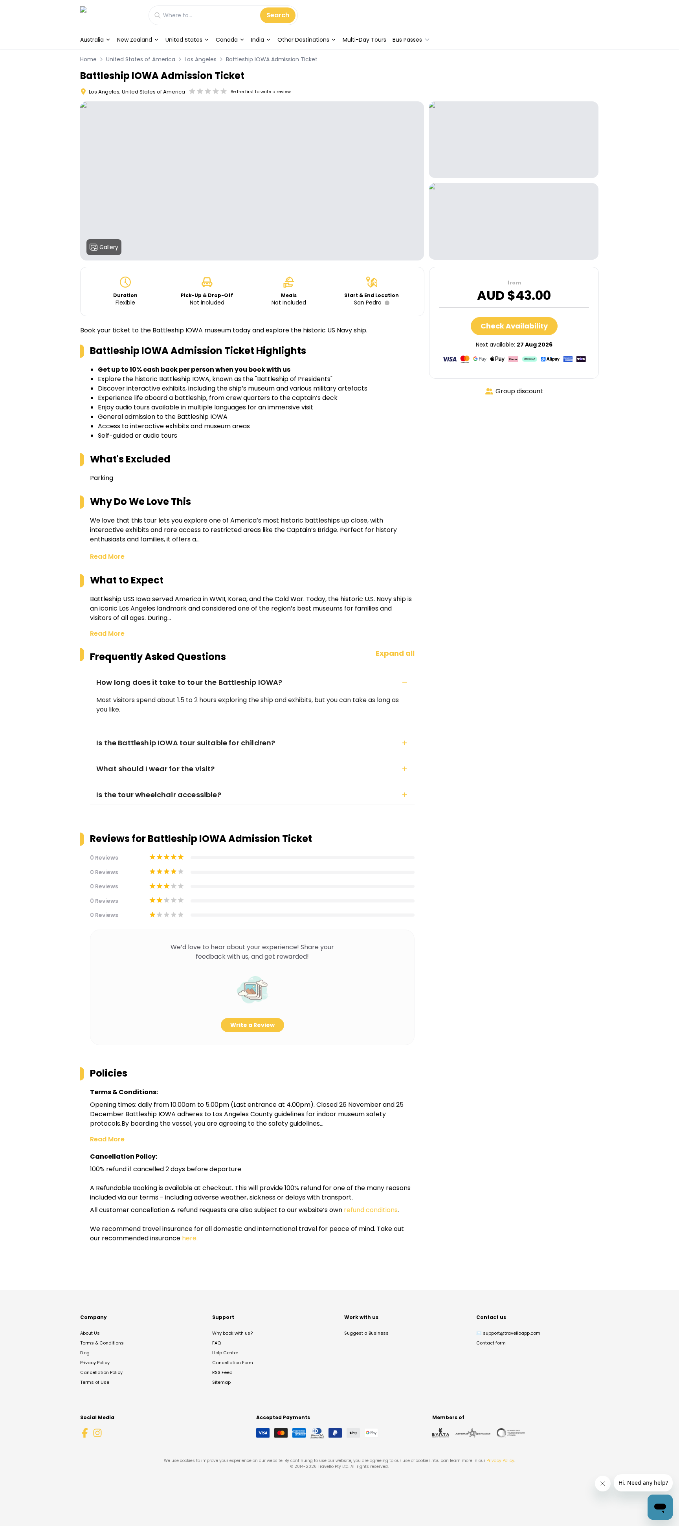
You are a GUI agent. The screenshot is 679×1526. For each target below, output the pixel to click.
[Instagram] (97, 1433)
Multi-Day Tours (364, 40)
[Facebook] (85, 1433)
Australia (92, 40)
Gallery (108, 247)
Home (88, 59)
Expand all (395, 653)
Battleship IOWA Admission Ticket (271, 59)
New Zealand (134, 40)
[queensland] (511, 1433)
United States (183, 40)
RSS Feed (222, 1372)
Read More (107, 556)
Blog (85, 1353)
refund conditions (371, 1209)
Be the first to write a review (261, 91)
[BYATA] (440, 1433)
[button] (385, 303)
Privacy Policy (95, 1362)
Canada (227, 40)
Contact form (491, 1343)
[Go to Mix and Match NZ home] (110, 15)
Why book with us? (232, 1333)
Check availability (514, 326)
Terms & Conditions (102, 1343)
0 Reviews (104, 858)
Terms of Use (94, 1382)
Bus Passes (407, 40)
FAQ (216, 1343)
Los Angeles (201, 59)
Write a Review (252, 1025)
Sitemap (221, 1382)
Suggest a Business (366, 1333)
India (257, 40)
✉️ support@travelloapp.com (508, 1333)
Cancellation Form (232, 1362)
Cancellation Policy (101, 1372)
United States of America (140, 59)
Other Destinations (303, 40)
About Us (90, 1333)
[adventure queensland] (472, 1433)
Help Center (225, 1353)
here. (190, 1238)
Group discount (519, 391)
